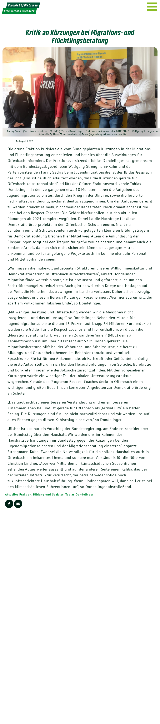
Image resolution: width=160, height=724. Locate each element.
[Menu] (152, 6)
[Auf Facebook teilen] (9, 504)
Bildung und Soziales (48, 494)
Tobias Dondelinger (79, 494)
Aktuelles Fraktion (18, 494)
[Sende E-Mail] (18, 504)
